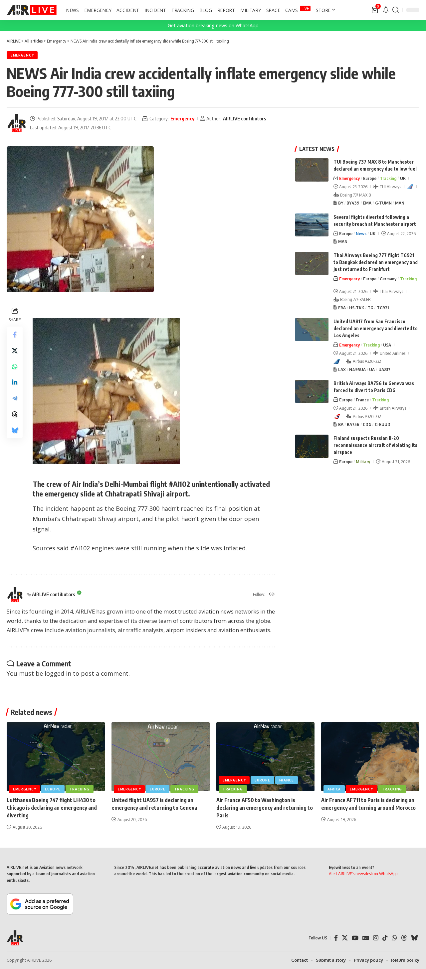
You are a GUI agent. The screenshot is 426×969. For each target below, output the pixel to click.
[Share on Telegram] (15, 398)
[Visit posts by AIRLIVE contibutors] (17, 123)
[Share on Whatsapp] (15, 366)
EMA (367, 203)
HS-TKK (356, 307)
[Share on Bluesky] (15, 430)
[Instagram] (375, 938)
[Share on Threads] (15, 414)
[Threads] (404, 938)
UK (403, 178)
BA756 (353, 424)
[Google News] (366, 938)
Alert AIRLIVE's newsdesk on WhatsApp (363, 873)
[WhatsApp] (394, 938)
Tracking (388, 178)
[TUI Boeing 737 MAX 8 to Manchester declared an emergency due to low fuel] (311, 170)
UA (372, 369)
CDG (367, 424)
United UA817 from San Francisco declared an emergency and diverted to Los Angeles (375, 328)
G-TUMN (383, 203)
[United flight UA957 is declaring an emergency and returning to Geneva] (160, 756)
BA (340, 424)
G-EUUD (382, 424)
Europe (369, 178)
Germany (388, 278)
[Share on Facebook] (15, 335)
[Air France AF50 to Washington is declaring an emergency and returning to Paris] (265, 756)
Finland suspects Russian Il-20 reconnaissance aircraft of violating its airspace (375, 445)
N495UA (357, 369)
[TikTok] (385, 938)
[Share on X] (15, 350)
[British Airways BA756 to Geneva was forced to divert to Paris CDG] (311, 391)
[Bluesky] (414, 938)
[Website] (271, 595)
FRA (342, 307)
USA (387, 344)
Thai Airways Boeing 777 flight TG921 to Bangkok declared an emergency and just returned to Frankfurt (375, 262)
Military (363, 461)
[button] (395, 10)
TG (370, 307)
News (361, 233)
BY (340, 203)
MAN (399, 203)
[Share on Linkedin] (15, 382)
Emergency (22, 55)
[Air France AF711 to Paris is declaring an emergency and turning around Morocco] (370, 756)
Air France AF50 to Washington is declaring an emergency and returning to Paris (264, 808)
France (362, 399)
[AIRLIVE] (32, 10)
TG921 (383, 307)
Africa (334, 789)
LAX (342, 369)
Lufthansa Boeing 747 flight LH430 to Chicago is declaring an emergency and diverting (52, 808)
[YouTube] (355, 938)
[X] (344, 938)
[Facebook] (335, 938)
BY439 (352, 203)
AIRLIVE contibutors (244, 118)
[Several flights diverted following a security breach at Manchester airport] (311, 224)
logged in (58, 673)
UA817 (384, 369)
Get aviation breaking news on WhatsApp (213, 25)
